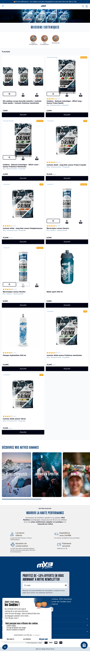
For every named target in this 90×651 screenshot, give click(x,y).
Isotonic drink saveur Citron (14, 419)
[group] (33, 40)
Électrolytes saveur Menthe (14, 292)
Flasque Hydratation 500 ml (14, 355)
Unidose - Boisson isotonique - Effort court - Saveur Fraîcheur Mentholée (21, 166)
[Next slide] (86, 1)
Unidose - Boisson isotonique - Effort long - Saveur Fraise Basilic (64, 102)
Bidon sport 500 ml (55, 292)
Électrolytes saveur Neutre (58, 228)
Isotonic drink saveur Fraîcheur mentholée (64, 355)
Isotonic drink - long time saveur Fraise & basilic (66, 165)
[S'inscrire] (66, 585)
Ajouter (23, 115)
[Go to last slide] (3, 1)
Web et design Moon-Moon (45, 649)
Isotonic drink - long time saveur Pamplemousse (23, 228)
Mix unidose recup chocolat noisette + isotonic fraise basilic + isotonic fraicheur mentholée (22, 102)
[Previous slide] (5, 476)
